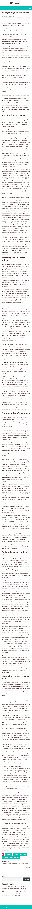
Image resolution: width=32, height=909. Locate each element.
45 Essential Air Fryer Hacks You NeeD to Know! (14, 886)
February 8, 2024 (7, 16)
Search (3, 876)
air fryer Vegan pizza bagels (11, 857)
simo (15, 16)
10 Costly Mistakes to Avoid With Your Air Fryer (14, 892)
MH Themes (26, 907)
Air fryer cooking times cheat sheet (11, 895)
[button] (30, 8)
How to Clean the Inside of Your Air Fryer (13, 893)
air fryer (8, 854)
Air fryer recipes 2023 (20, 854)
